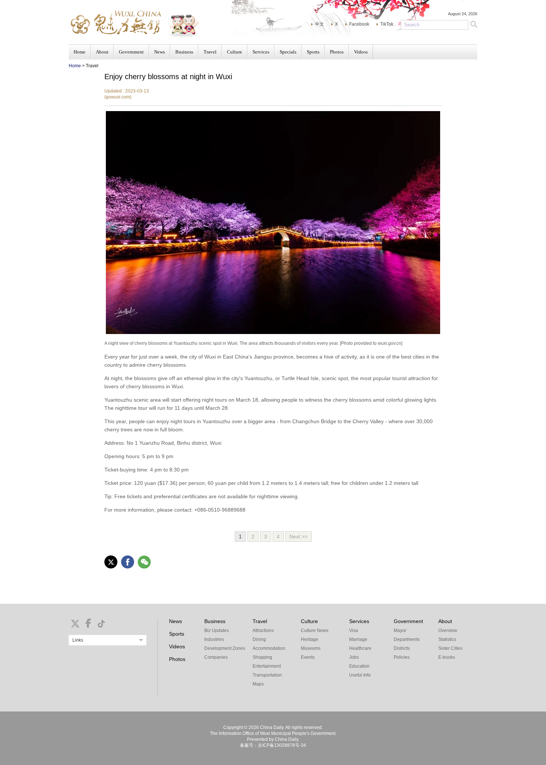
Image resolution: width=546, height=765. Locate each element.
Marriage (358, 639)
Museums (311, 648)
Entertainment (267, 666)
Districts (402, 648)
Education (359, 666)
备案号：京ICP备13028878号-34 (273, 745)
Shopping (262, 657)
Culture (234, 52)
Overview (447, 630)
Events (308, 657)
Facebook (359, 24)
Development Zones (224, 648)
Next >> (298, 536)
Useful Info (360, 675)
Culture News (314, 630)
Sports (313, 52)
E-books (446, 657)
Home (79, 52)
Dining (259, 639)
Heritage (309, 639)
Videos (361, 52)
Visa (353, 630)
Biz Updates (216, 630)
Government (131, 52)
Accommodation (269, 648)
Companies (216, 657)
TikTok (386, 24)
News (159, 52)
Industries (214, 639)
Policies (402, 657)
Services (261, 52)
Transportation (267, 675)
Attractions (263, 630)
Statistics (447, 639)
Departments (407, 639)
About (102, 52)
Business (184, 52)
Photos (337, 52)
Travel (210, 52)
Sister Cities (450, 648)
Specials (288, 52)
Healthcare (360, 648)
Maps (258, 684)
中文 (319, 24)
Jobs (354, 657)
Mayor (400, 630)
